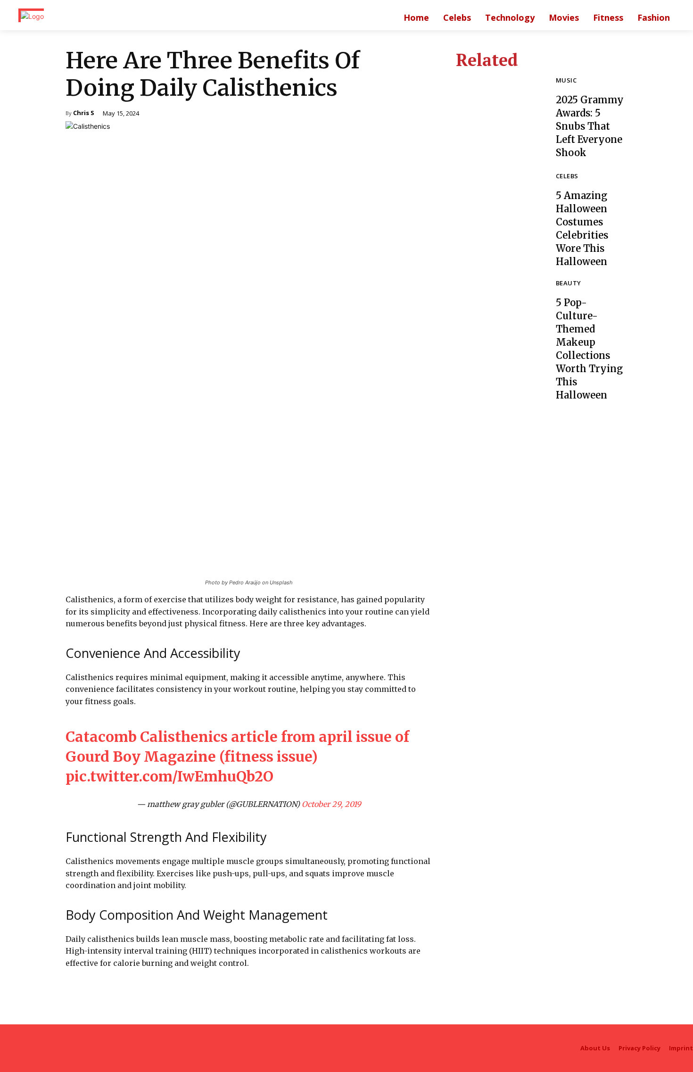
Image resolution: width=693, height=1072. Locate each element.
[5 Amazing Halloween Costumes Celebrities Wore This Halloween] (499, 216)
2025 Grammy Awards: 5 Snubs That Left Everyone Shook (590, 126)
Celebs (567, 176)
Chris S (83, 113)
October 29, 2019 (331, 804)
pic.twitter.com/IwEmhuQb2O (169, 776)
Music (566, 80)
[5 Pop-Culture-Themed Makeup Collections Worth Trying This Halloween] (499, 323)
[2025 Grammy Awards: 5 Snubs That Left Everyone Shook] (499, 118)
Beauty (568, 283)
